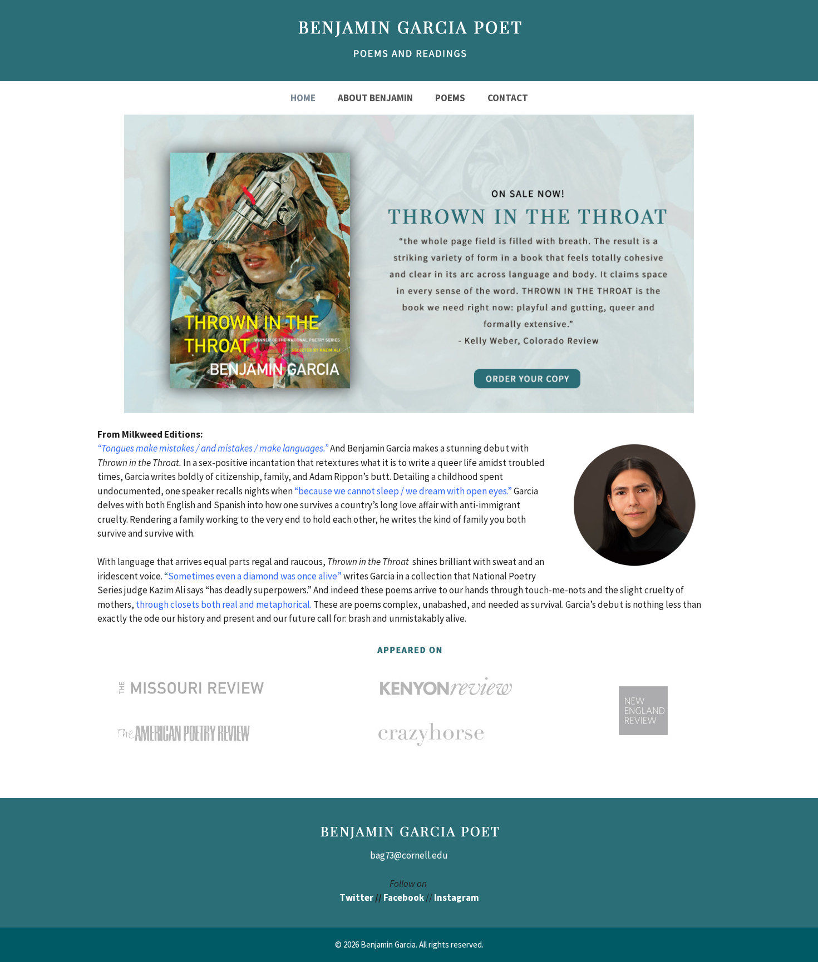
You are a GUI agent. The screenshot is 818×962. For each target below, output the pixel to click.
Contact (507, 98)
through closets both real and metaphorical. (224, 604)
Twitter (356, 897)
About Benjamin (375, 98)
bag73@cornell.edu (409, 855)
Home (303, 98)
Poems (450, 98)
